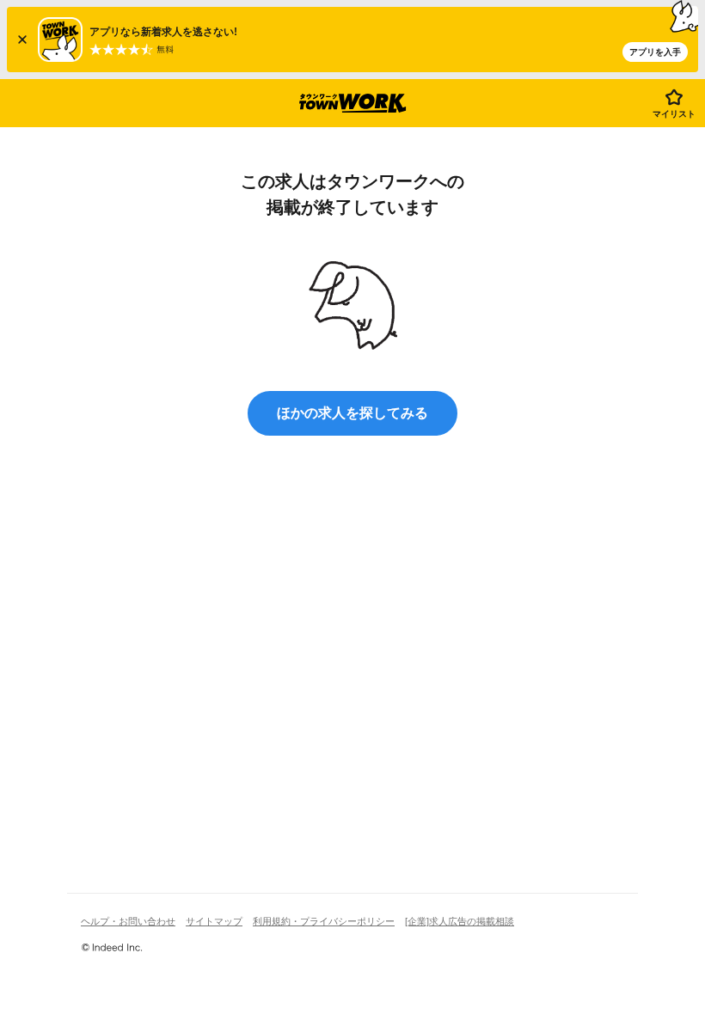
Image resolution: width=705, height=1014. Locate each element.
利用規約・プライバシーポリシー (324, 921)
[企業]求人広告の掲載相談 (459, 921)
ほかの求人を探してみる (352, 413)
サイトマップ (214, 921)
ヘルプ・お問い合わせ (128, 921)
